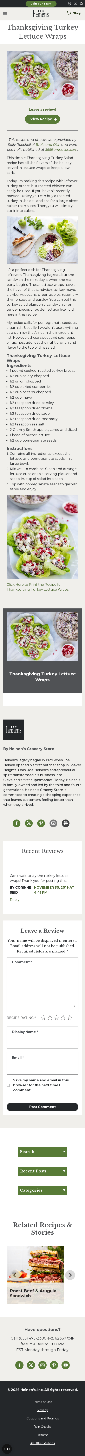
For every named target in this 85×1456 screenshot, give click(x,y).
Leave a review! (42, 110)
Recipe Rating (21, 1018)
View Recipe (41, 119)
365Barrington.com (61, 149)
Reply (15, 900)
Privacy (42, 1410)
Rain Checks (42, 1427)
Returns (42, 1435)
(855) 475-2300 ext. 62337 (42, 1338)
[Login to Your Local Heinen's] (75, 4)
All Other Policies (42, 1443)
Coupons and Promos (42, 1418)
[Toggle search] (82, 4)
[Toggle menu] (5, 14)
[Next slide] (70, 1275)
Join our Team (41, 3)
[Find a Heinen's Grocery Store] (70, 4)
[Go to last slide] (15, 1275)
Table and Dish (47, 145)
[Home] (38, 13)
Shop (77, 13)
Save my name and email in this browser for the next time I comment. (41, 1085)
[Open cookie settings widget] (7, 1449)
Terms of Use (42, 1402)
